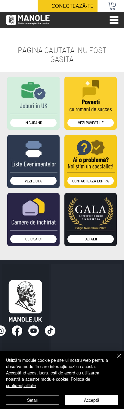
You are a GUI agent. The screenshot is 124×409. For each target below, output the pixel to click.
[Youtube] (33, 330)
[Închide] (115, 359)
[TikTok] (50, 330)
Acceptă (91, 400)
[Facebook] (17, 330)
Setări (32, 400)
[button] (112, 6)
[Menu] (114, 20)
